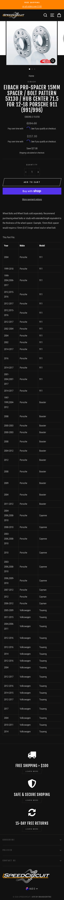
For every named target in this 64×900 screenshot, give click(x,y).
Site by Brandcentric (41, 897)
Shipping (22, 153)
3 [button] (35, 69)
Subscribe (9, 840)
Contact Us (9, 860)
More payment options (32, 199)
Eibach (32, 82)
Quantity (32, 165)
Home (31, 76)
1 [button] (29, 69)
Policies (7, 850)
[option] (32, 5)
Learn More (32, 771)
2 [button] (32, 69)
